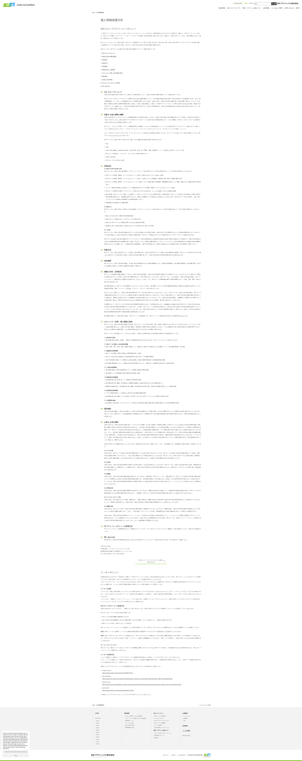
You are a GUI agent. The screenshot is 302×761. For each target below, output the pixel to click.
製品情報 (222, 8)
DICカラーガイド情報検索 (159, 723)
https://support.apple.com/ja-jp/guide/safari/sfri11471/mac (118, 690)
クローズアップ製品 (129, 723)
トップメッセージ (187, 716)
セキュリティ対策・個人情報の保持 (112, 73)
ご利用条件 (173, 755)
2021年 (97, 732)
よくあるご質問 (276, 8)
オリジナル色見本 (158, 725)
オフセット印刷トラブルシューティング (162, 733)
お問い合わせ (289, 8)
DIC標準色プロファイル (159, 735)
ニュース (97, 718)
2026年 (97, 721)
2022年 (97, 730)
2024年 (97, 725)
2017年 (97, 741)
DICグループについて (108, 53)
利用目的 (104, 59)
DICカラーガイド (158, 713)
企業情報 (266, 8)
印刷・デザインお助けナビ (251, 8)
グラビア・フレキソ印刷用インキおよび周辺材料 (135, 718)
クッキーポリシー (115, 135)
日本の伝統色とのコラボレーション (161, 727)
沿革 (184, 720)
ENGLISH (251, 3)
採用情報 (185, 726)
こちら (183, 316)
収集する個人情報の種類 (109, 56)
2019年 (97, 737)
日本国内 (166, 304)
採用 (297, 8)
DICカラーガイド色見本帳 (159, 716)
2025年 (97, 723)
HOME (97, 713)
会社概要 (185, 718)
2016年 (97, 743)
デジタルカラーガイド (159, 718)
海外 (174, 304)
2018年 (97, 739)
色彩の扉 (156, 737)
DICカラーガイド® (233, 8)
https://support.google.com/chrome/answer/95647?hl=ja (117, 673)
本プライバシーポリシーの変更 (111, 83)
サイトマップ (186, 735)
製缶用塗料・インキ (129, 720)
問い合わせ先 (106, 86)
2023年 (97, 727)
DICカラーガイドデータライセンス (161, 720)
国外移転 (104, 76)
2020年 (97, 734)
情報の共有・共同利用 (108, 69)
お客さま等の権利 (107, 79)
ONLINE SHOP (238, 3)
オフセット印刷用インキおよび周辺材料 (133, 716)
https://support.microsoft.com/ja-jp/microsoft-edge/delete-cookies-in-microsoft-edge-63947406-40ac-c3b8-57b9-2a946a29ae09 (137, 678)
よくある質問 (186, 730)
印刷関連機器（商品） (130, 727)
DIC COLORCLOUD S (130, 725)
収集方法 (104, 63)
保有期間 (104, 66)
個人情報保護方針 (182, 755)
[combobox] (262, 3)
